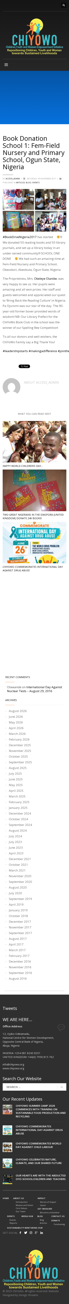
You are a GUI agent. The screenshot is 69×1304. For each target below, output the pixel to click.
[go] (61, 1087)
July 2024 (15, 836)
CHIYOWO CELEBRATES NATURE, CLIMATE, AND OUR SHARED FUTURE (39, 1161)
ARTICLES (20, 182)
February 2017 (19, 956)
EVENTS (11, 1216)
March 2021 (17, 870)
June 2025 (16, 779)
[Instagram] (31, 1232)
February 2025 (19, 802)
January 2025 (18, 808)
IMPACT (41, 1198)
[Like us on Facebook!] (20, 1232)
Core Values (21, 1208)
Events (35, 182)
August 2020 (18, 887)
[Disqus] (34, 624)
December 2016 (20, 961)
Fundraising (59, 1224)
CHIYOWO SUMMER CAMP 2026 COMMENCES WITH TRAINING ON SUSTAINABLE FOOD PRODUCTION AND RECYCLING (41, 1111)
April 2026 (16, 728)
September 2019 (20, 899)
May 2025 (16, 785)
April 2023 (16, 853)
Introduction (22, 1202)
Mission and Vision (24, 1205)
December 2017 (20, 922)
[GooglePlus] (36, 1232)
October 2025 (18, 756)
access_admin (13, 178)
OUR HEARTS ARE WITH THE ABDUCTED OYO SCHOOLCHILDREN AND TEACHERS (41, 1177)
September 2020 (20, 882)
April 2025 (16, 791)
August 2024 (18, 830)
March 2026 (17, 734)
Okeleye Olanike (45, 278)
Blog (42, 1220)
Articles (43, 1223)
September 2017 (20, 933)
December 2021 (20, 859)
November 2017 (20, 927)
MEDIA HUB (27, 1216)
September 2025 (20, 762)
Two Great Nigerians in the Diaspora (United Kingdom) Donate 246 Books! (33, 516)
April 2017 (16, 944)
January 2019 (18, 910)
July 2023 (15, 842)
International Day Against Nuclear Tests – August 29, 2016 (34, 689)
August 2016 (18, 978)
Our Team (20, 1211)
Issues (43, 1205)
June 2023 (16, 847)
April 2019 (16, 904)
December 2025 (20, 745)
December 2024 (20, 813)
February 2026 (19, 739)
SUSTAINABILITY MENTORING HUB (24, 1227)
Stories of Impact (48, 1202)
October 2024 (18, 819)
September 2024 (20, 825)
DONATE (55, 1220)
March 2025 (17, 796)
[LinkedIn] (41, 1232)
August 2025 (18, 768)
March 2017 (17, 950)
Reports (13, 1223)
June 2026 (16, 717)
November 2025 (20, 751)
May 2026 (16, 722)
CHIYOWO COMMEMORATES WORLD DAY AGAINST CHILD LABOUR (38, 1145)
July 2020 (15, 893)
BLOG (28, 182)
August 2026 (18, 711)
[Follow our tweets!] (25, 1232)
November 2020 (20, 876)
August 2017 (18, 939)
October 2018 (18, 916)
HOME (6, 1198)
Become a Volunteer (50, 1212)
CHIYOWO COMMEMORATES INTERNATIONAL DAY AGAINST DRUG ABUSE (39, 1129)
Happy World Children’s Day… (23, 466)
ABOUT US (18, 1198)
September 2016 (20, 973)
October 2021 (18, 865)
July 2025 (15, 773)
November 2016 (20, 967)
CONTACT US (58, 1216)
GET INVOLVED (45, 1208)
